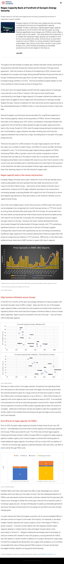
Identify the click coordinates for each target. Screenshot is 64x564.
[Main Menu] (61, 2)
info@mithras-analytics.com (48, 554)
